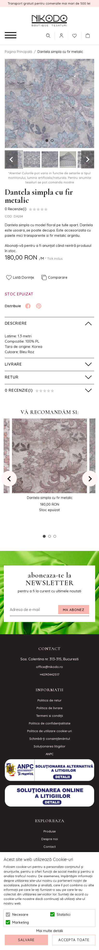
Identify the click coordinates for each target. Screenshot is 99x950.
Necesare (20, 914)
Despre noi (49, 839)
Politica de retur (49, 700)
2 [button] (52, 140)
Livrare (13, 364)
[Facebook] (28, 306)
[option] (49, 103)
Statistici (63, 914)
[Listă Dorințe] (74, 35)
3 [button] (54, 536)
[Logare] (61, 36)
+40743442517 (49, 674)
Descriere (16, 323)
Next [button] (87, 159)
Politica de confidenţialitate (49, 723)
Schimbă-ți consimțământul (49, 739)
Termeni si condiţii (49, 716)
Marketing (20, 922)
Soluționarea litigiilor (49, 746)
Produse (49, 831)
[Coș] (89, 36)
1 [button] (46, 140)
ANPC (50, 754)
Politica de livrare (49, 708)
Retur (12, 377)
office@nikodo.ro (49, 667)
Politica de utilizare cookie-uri (49, 731)
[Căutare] (48, 36)
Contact (49, 846)
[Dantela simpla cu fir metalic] (32, 159)
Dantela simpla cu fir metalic (49, 498)
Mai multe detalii (49, 930)
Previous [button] (11, 159)
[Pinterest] (39, 306)
